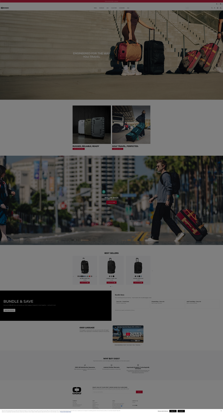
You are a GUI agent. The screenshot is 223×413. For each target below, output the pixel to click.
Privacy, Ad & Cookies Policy (65, 411)
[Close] (221, 411)
